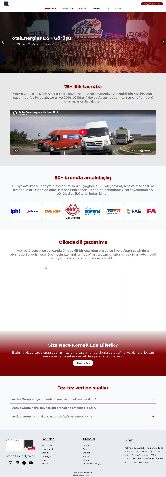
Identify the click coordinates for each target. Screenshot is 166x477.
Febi (85, 449)
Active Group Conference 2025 (140, 455)
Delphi (86, 453)
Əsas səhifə (50, 8)
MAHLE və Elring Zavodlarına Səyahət (144, 459)
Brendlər (82, 8)
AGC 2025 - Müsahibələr (137, 462)
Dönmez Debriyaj (92, 463)
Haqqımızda (67, 8)
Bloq (108, 8)
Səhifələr (48, 439)
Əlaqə (118, 8)
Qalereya (96, 8)
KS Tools (87, 456)
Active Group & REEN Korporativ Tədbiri (145, 448)
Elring (86, 460)
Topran (86, 445)
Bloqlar (129, 440)
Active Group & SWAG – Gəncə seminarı (145, 451)
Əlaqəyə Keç (83, 363)
